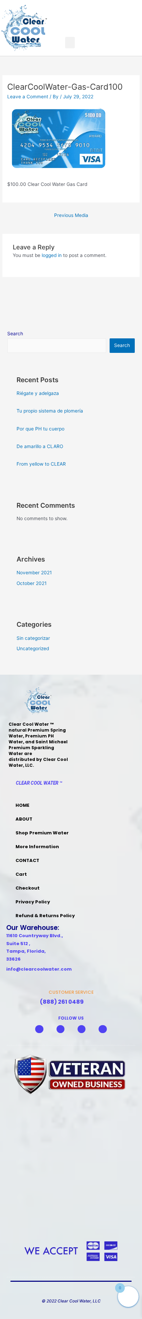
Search (15, 333)
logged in (52, 255)
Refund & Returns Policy (45, 915)
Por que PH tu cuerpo (40, 429)
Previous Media (71, 215)
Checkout (28, 888)
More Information (37, 846)
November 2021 (34, 572)
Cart (21, 874)
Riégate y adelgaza (38, 393)
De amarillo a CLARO (40, 446)
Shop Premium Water (42, 833)
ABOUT (24, 819)
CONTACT (27, 860)
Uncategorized (33, 648)
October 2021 (32, 583)
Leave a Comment (27, 96)
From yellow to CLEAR (41, 464)
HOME (22, 805)
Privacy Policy (33, 902)
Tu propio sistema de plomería (50, 411)
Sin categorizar (33, 638)
